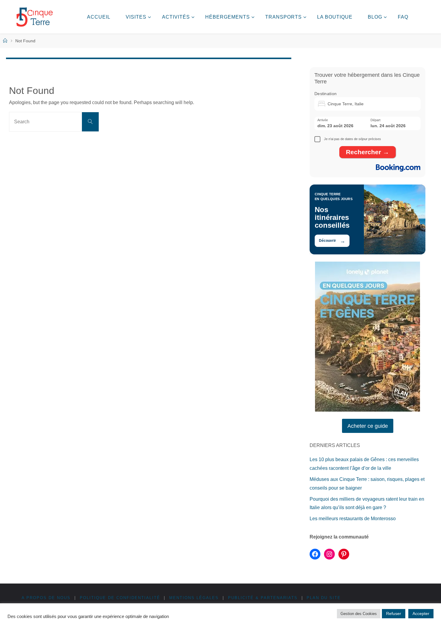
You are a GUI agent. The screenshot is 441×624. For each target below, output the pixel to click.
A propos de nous (46, 598)
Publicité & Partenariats (263, 598)
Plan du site (324, 598)
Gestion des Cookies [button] (358, 613)
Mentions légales (194, 598)
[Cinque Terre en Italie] (34, 16)
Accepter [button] (420, 613)
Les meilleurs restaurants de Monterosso (353, 518)
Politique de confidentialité (120, 598)
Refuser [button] (393, 613)
